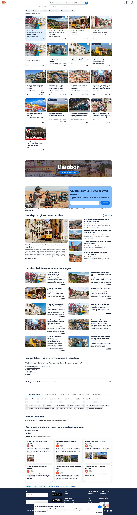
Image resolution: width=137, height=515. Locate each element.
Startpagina (28, 486)
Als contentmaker (103, 496)
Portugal (35, 486)
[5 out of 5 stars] (39, 443)
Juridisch (66, 496)
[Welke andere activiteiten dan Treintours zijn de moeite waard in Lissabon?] (110, 363)
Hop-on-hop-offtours (32, 369)
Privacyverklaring (29, 210)
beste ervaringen (56, 420)
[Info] (41, 13)
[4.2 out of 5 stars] (29, 437)
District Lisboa (42, 486)
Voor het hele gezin (31, 372)
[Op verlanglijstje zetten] (44, 17)
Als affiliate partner (103, 498)
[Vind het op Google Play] (57, 495)
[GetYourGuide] (4, 3)
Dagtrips (29, 374)
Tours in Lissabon (65, 486)
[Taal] (127, 2)
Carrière (89, 496)
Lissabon (42, 420)
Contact (66, 493)
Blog (89, 498)
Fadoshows (29, 371)
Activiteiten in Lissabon (53, 486)
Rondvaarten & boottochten (33, 368)
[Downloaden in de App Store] (57, 500)
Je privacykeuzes (67, 500)
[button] (35, 28)
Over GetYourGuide (92, 493)
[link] (35, 28)
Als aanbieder (102, 493)
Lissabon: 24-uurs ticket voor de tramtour (37, 441)
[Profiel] (132, 2)
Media (89, 500)
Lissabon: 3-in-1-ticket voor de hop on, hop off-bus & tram (68, 467)
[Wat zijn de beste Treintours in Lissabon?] (110, 381)
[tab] (33, 394)
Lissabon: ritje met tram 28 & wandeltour (66, 441)
